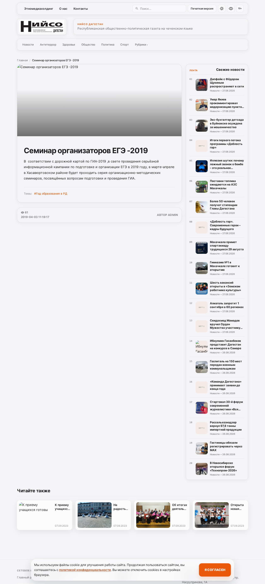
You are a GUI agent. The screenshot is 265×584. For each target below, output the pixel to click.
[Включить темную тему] (221, 8)
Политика (107, 44)
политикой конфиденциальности (85, 570)
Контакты (80, 8)
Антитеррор (48, 44)
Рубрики (141, 44)
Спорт (124, 44)
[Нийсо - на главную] (42, 26)
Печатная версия (202, 8)
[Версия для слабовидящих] (231, 8)
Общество (88, 44)
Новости (28, 44)
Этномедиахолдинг (38, 8)
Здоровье (68, 44)
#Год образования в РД (50, 193)
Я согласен (215, 570)
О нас (63, 8)
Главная (22, 60)
